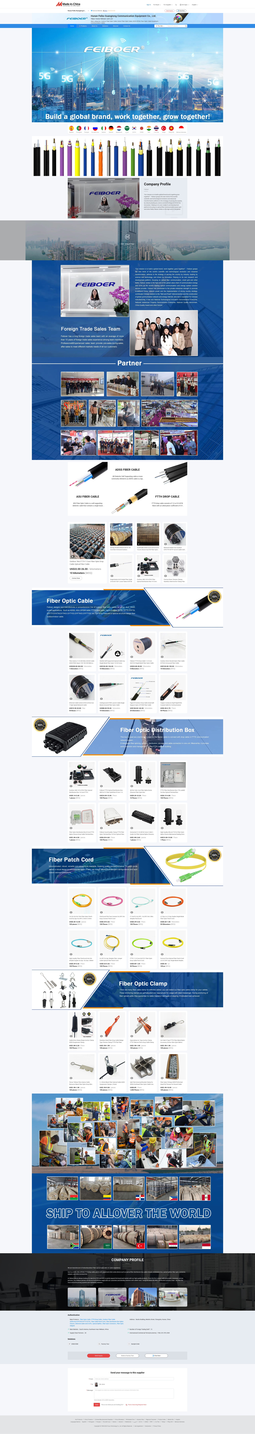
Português (91, 1422)
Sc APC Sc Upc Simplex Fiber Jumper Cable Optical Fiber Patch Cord (111, 959)
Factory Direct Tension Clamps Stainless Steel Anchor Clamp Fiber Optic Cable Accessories (174, 580)
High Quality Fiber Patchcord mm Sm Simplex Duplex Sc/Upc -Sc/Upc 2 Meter (81, 959)
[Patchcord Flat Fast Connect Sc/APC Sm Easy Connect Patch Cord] (112, 901)
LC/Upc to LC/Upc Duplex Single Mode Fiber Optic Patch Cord (172, 917)
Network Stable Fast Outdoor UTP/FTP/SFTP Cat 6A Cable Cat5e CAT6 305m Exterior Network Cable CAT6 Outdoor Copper (175, 549)
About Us (94, 26)
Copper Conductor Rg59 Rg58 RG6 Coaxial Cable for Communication (171, 704)
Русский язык (106, 1422)
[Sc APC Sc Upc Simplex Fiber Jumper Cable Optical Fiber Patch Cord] (112, 943)
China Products (88, 1419)
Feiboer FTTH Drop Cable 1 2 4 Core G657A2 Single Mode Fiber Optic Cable (142, 662)
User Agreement (138, 1426)
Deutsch (121, 1422)
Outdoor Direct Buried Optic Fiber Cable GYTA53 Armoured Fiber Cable (172, 662)
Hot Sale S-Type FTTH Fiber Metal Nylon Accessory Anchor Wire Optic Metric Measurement (172, 1041)
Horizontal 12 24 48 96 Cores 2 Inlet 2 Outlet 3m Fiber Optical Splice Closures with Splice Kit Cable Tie (142, 833)
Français (98, 1422)
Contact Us (126, 26)
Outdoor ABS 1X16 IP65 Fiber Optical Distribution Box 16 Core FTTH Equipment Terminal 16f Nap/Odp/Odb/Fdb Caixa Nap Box (147, 580)
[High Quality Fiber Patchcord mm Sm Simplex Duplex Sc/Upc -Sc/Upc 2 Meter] (82, 943)
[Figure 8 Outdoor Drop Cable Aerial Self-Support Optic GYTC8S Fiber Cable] (142, 687)
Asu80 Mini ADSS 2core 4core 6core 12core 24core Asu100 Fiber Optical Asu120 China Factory (148, 549)
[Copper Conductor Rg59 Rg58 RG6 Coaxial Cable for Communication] (173, 687)
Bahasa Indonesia (179, 1422)
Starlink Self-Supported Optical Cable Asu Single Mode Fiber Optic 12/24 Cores (112, 662)
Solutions (105, 26)
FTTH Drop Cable (96, 1319)
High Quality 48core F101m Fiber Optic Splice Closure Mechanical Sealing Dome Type (172, 833)
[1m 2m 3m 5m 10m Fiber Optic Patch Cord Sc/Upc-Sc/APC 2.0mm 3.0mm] (82, 901)
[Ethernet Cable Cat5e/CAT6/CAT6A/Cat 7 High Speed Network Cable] (82, 687)
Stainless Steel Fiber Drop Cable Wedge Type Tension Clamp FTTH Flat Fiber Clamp (111, 1041)
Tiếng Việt (170, 1422)
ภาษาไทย (156, 1422)
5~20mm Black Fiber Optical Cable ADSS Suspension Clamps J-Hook (112, 1083)
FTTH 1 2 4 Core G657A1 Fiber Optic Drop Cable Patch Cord (141, 959)
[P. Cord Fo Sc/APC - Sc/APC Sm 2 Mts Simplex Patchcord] (142, 901)
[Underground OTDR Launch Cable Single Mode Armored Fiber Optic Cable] (112, 687)
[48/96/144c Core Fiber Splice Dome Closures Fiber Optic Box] (142, 775)
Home (72, 26)
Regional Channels (151, 1419)
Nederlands (128, 1422)
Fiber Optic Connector (109, 1324)
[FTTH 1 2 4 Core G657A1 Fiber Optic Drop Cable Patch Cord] (142, 943)
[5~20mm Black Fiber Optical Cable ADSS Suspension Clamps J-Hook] (112, 1067)
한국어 (140, 1422)
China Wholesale (119, 1419)
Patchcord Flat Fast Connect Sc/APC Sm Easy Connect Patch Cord (112, 917)
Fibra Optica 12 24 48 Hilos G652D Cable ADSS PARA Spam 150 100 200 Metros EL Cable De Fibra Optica (81, 662)
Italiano (114, 1422)
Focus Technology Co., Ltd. (114, 1426)
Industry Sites (140, 1419)
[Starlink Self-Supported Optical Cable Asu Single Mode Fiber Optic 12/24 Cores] (112, 645)
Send (96, 1405)
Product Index (162, 1419)
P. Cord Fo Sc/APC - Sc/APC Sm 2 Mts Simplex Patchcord (141, 917)
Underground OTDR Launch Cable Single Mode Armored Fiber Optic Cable (112, 704)
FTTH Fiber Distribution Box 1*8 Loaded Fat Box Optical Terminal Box (172, 791)
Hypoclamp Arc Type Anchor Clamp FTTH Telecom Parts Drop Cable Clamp (142, 1041)
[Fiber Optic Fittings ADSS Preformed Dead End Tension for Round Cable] (173, 1067)
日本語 (146, 1422)
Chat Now (182, 10)
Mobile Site (171, 1419)
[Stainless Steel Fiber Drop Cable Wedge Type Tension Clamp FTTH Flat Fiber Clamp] (112, 1025)
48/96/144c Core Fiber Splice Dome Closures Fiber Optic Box (141, 791)
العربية (135, 1422)
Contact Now (76, 578)
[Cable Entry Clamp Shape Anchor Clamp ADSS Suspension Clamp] (82, 1025)
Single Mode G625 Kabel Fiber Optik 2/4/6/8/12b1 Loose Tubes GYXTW (121, 580)
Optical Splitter (97, 1324)
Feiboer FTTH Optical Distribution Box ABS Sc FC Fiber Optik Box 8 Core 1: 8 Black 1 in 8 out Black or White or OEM (111, 791)
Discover (115, 26)
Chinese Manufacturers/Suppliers (104, 1419)
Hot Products (78, 1419)
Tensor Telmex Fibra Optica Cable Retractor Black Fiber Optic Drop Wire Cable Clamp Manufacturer (80, 1083)
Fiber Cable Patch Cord (98, 1321)
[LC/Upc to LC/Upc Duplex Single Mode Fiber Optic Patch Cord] (173, 901)
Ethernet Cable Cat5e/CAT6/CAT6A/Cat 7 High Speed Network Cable (81, 704)
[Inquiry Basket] (176, 5)
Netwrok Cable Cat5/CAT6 (83, 1324)
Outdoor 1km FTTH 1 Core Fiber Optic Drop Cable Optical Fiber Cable (86, 562)
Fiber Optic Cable (85, 1319)
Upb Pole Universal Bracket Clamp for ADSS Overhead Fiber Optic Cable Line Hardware (141, 1083)
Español (84, 1422)
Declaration (148, 1426)
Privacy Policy (157, 1426)
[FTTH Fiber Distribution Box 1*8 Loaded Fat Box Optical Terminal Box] (173, 775)
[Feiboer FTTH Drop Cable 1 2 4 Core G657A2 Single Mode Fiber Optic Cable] (142, 645)
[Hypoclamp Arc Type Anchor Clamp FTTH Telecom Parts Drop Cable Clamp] (142, 1025)
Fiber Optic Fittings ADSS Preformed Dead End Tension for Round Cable (171, 1083)
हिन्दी (151, 1422)
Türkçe (163, 1422)
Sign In (149, 5)
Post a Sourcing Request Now (136, 1405)
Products (84, 26)
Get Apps (184, 5)
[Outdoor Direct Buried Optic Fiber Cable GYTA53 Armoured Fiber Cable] (173, 645)
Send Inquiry (169, 10)
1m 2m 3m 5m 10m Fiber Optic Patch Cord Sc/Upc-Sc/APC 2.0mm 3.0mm (80, 917)
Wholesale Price (130, 1419)
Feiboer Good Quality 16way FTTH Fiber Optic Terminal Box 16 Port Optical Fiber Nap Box (112, 833)
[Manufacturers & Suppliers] (68, 4)
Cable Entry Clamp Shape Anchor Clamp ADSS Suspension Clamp (81, 1041)
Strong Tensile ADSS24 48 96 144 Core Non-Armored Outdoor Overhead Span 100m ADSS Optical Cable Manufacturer (121, 549)
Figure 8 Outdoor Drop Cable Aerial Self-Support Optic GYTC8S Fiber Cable (142, 704)
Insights (178, 1419)
